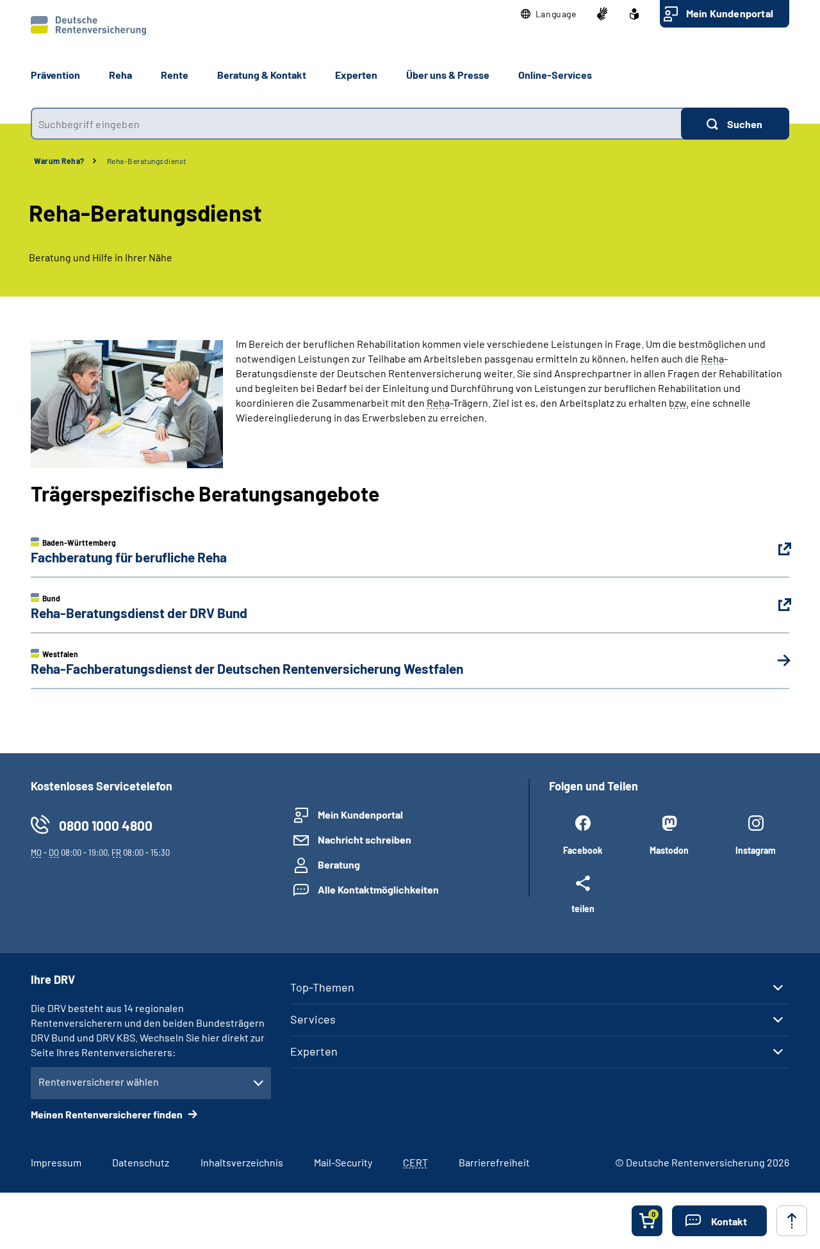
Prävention (55, 75)
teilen (582, 908)
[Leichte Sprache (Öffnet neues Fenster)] (634, 14)
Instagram (755, 850)
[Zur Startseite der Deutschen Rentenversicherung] (88, 25)
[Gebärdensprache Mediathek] (602, 14)
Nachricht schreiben (364, 839)
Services (313, 1019)
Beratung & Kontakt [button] (261, 75)
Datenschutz (140, 1162)
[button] (549, 14)
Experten (314, 1051)
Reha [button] (120, 75)
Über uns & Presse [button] (447, 75)
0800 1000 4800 (105, 825)
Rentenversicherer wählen (98, 1081)
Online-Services (555, 75)
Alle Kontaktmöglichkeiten (378, 889)
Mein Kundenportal (729, 13)
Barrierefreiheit (494, 1162)
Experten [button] (356, 75)
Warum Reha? (59, 160)
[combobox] (356, 124)
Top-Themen (322, 987)
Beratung (339, 864)
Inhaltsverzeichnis (242, 1162)
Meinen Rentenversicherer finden (107, 1114)
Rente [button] (174, 75)
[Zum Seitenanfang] (791, 1220)
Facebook (582, 850)
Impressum (56, 1162)
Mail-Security (343, 1162)
